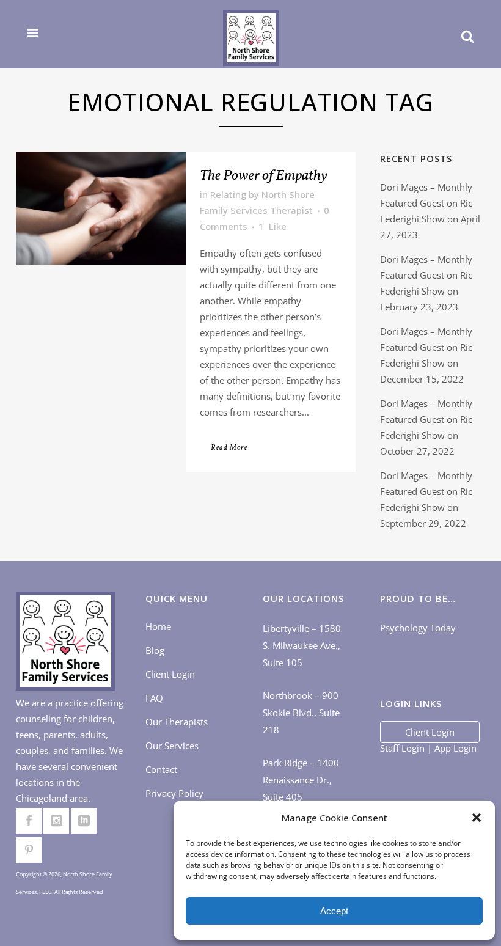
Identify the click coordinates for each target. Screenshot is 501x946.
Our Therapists (176, 722)
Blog (154, 650)
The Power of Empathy (263, 176)
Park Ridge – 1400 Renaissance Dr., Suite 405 (301, 780)
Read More (229, 448)
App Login (455, 748)
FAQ (154, 698)
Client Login (170, 674)
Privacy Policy (174, 793)
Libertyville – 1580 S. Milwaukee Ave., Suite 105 (302, 645)
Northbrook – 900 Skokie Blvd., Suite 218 (301, 712)
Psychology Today (418, 628)
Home (158, 626)
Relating (228, 194)
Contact (161, 769)
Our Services (172, 745)
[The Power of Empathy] (101, 208)
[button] (476, 818)
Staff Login (402, 748)
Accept (334, 911)
